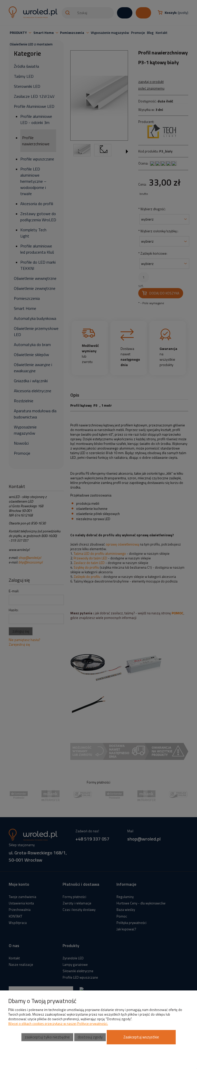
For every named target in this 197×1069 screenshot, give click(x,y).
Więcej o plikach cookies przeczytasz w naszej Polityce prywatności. (58, 1023)
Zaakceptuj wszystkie (141, 1037)
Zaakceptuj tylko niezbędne (47, 1037)
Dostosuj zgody (90, 1037)
